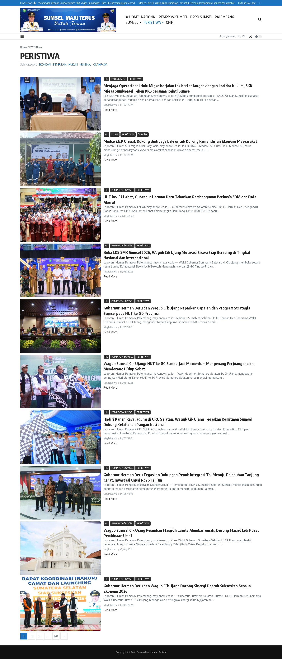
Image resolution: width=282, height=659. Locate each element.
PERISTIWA (152, 22)
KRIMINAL (85, 64)
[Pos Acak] (250, 36)
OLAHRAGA (100, 64)
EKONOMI (45, 64)
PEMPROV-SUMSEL (173, 17)
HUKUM (73, 64)
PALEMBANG (224, 17)
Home (23, 47)
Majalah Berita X (157, 652)
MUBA (114, 134)
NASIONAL (149, 17)
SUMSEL (132, 22)
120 (56, 636)
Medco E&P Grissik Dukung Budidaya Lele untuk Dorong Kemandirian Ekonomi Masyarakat (180, 141)
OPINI (170, 22)
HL (106, 78)
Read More (110, 109)
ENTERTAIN (60, 64)
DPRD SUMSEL (201, 17)
